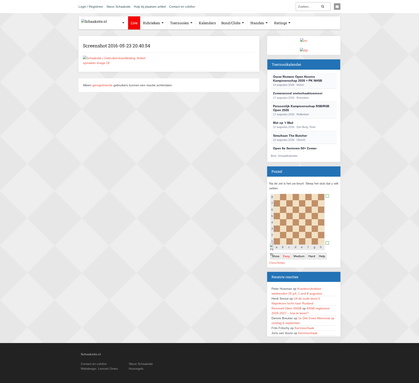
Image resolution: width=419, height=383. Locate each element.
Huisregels (136, 368)
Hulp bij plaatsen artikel (150, 6)
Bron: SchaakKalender (284, 155)
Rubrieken (151, 23)
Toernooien (179, 23)
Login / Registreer (91, 6)
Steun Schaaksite (118, 6)
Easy (286, 256)
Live (134, 23)
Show (275, 256)
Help (322, 256)
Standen (257, 23)
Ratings (280, 23)
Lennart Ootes (108, 368)
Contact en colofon (182, 6)
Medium (299, 256)
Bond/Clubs (230, 23)
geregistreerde (102, 85)
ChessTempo (277, 262)
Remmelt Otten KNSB (286, 308)
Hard (311, 256)
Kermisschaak (304, 328)
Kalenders (207, 23)
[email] (337, 6)
